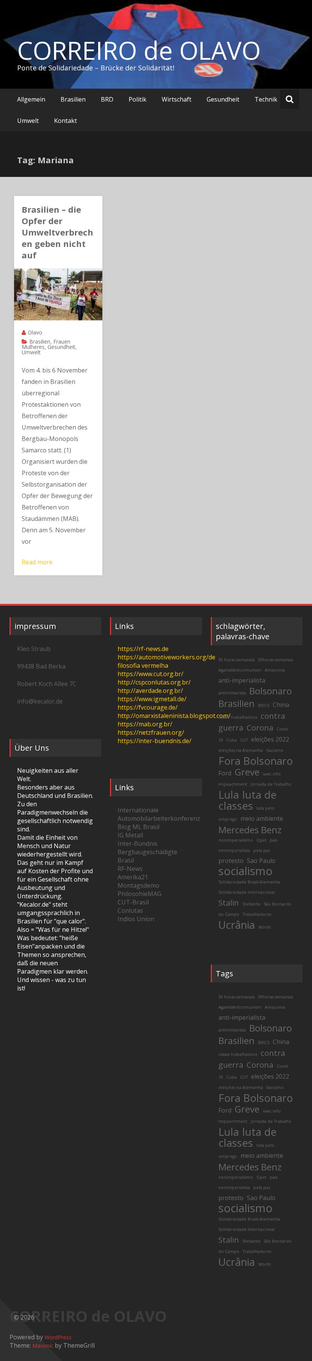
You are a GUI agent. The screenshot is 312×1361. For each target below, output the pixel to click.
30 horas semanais (236, 659)
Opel (261, 840)
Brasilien (73, 99)
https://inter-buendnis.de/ (154, 741)
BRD (107, 99)
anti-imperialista (241, 680)
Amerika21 (133, 877)
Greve (247, 772)
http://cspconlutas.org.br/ (154, 682)
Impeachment (232, 784)
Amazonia (275, 670)
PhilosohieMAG (139, 894)
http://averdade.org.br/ (150, 690)
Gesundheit (223, 99)
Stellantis (251, 904)
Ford (224, 773)
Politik (137, 99)
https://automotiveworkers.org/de (166, 657)
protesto (231, 860)
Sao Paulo (261, 860)
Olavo (35, 332)
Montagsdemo (138, 885)
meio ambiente (261, 818)
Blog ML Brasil (138, 827)
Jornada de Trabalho (271, 784)
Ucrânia (236, 925)
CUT (244, 740)
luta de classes (247, 800)
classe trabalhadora (237, 717)
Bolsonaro (270, 690)
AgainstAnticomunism (239, 670)
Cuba (231, 740)
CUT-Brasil (133, 902)
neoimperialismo (235, 840)
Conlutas (130, 910)
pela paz (262, 850)
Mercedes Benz (250, 829)
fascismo (274, 750)
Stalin (228, 902)
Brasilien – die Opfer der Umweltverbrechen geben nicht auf (57, 232)
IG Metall (130, 835)
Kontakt (65, 120)
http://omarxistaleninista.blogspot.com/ (174, 716)
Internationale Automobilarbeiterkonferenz (159, 814)
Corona (260, 727)
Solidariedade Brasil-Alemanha (249, 882)
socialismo (245, 871)
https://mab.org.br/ (145, 724)
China (281, 704)
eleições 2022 (270, 739)
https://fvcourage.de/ (148, 707)
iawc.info (272, 774)
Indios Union (136, 919)
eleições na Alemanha (240, 750)
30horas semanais (275, 659)
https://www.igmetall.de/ (152, 699)
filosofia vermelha (143, 665)
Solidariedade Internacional (246, 892)
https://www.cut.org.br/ (150, 674)
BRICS (263, 705)
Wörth (264, 927)
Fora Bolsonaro (255, 761)
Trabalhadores (257, 914)
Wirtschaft (176, 99)
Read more (37, 562)
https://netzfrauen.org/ (151, 732)
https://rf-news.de (143, 649)
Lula (228, 795)
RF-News (130, 868)
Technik (266, 99)
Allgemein (31, 99)
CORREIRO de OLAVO (139, 50)
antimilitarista (232, 693)
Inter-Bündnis (138, 843)
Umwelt (28, 120)
